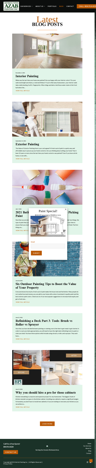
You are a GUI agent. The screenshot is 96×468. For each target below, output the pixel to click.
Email (33, 242)
